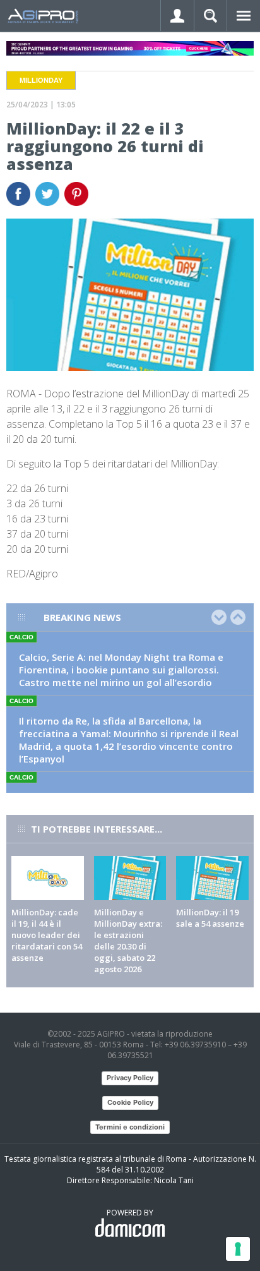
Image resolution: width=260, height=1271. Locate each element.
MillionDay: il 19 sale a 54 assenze (210, 918)
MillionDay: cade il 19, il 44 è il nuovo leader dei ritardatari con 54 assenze (46, 935)
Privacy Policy (130, 1077)
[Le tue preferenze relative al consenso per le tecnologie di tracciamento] (238, 1249)
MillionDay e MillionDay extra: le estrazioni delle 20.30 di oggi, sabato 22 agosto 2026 (128, 941)
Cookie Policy (130, 1102)
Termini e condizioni (130, 1127)
